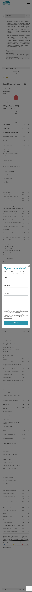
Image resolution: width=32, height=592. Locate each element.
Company (7, 302)
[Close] (29, 266)
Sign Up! (16, 323)
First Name (7, 285)
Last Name (7, 293)
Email (5, 277)
